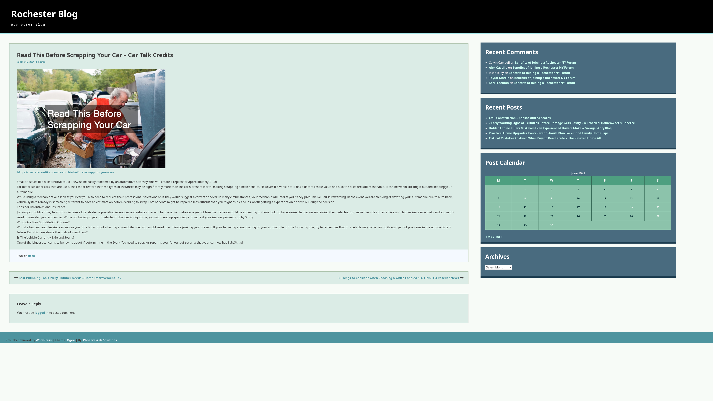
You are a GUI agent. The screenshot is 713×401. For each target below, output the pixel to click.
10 (578, 198)
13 (658, 198)
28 (498, 225)
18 (604, 207)
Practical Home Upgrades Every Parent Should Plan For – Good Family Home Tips (548, 133)
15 (525, 207)
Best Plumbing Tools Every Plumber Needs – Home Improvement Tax (70, 278)
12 (631, 198)
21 (498, 216)
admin (41, 61)
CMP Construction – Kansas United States (520, 118)
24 (578, 216)
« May (489, 237)
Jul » (499, 237)
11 (604, 198)
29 (525, 225)
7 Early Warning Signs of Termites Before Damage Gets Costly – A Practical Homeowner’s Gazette (562, 123)
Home (31, 255)
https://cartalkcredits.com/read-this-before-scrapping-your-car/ (65, 172)
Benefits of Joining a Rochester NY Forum (545, 63)
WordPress (44, 340)
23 (551, 216)
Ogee (71, 340)
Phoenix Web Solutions (100, 340)
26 (631, 216)
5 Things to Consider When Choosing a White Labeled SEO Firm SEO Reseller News (398, 278)
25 (604, 216)
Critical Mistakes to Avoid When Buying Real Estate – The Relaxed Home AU (545, 138)
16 (551, 207)
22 (525, 216)
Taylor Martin (499, 78)
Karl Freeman (499, 83)
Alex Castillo (498, 68)
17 (578, 207)
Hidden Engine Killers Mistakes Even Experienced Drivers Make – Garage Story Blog (550, 128)
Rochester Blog (44, 14)
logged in (41, 313)
